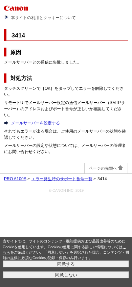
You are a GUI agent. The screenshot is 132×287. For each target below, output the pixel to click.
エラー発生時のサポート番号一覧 (61, 178)
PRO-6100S (15, 178)
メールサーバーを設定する (35, 123)
